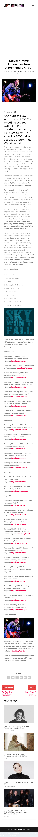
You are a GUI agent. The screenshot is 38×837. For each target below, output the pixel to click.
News (19, 74)
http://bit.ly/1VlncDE (18, 651)
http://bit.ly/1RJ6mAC (19, 591)
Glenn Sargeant (17, 71)
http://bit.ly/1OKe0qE (19, 562)
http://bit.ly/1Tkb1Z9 (18, 361)
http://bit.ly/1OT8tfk (18, 387)
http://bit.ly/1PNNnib (18, 524)
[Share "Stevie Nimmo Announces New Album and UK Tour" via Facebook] (9, 677)
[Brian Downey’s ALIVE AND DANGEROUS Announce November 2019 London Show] (19, 798)
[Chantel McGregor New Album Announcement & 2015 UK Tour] (19, 742)
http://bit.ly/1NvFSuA (18, 406)
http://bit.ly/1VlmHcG (19, 415)
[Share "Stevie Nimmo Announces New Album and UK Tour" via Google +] (17, 677)
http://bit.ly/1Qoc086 (18, 377)
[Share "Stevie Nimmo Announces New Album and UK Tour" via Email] (25, 677)
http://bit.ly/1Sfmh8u (18, 458)
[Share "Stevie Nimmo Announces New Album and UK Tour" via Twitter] (13, 677)
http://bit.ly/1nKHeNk (19, 430)
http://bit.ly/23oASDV (19, 396)
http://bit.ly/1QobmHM (19, 491)
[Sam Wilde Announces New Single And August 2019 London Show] (19, 714)
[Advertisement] (19, 31)
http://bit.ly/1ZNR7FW (19, 543)
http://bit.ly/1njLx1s (23, 534)
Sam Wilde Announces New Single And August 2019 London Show (19, 727)
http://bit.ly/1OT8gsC (24, 368)
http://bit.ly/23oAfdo (18, 439)
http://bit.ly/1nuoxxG (18, 515)
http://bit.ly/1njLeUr (18, 581)
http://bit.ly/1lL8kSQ (18, 600)
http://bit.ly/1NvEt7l (18, 505)
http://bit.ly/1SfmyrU (18, 449)
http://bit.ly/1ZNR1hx (18, 482)
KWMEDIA (18, 829)
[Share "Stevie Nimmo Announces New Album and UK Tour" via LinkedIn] (21, 677)
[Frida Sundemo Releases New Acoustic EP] (19, 770)
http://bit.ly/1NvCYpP (18, 610)
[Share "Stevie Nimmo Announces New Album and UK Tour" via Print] (29, 677)
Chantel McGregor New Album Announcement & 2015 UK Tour (16, 755)
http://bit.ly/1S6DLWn (19, 468)
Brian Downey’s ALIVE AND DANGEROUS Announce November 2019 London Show (17, 812)
